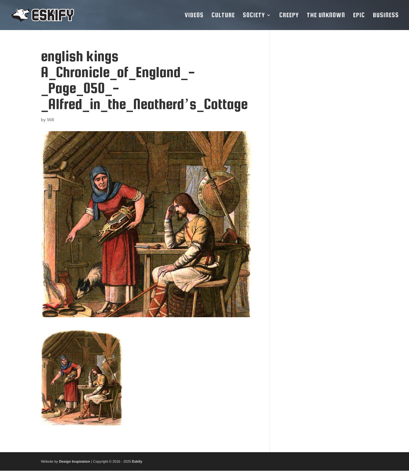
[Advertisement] (324, 144)
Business (386, 16)
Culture (223, 16)
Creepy (289, 16)
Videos (194, 16)
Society (254, 16)
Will (50, 119)
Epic (359, 16)
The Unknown (326, 16)
